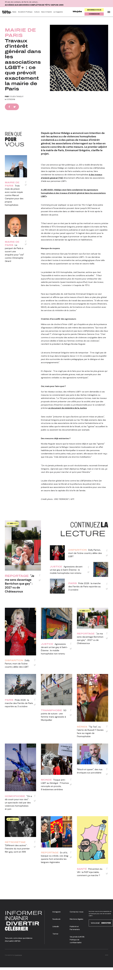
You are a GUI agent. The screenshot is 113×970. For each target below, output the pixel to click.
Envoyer (106, 923)
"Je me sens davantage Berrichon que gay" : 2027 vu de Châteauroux (19, 583)
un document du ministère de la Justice (67, 408)
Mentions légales (76, 919)
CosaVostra (18, 955)
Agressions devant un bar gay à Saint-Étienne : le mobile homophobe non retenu (66, 569)
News (14, 12)
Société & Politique (25, 12)
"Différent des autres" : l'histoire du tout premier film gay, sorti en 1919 (17, 848)
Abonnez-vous (94, 10)
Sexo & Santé (46, 12)
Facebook (56, 919)
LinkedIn (56, 926)
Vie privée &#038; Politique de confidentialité (77, 940)
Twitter (55, 934)
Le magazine (58, 12)
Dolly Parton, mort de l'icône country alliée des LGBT (85, 553)
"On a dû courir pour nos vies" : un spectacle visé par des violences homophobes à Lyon (18, 802)
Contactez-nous (76, 912)
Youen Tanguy (16, 96)
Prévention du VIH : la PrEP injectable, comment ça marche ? (89, 872)
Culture (37, 12)
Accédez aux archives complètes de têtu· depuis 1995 (34, 5)
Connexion (94, 14)
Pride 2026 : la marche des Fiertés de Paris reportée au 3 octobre (84, 586)
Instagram (57, 912)
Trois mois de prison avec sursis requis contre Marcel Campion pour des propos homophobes (14, 195)
